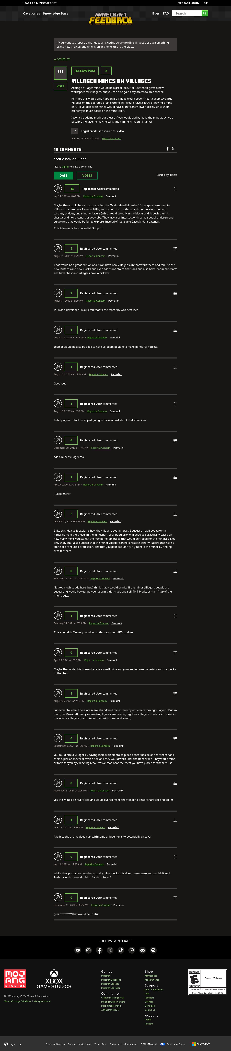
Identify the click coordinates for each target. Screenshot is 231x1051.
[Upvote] (58, 188)
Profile (148, 1019)
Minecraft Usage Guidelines (17, 1001)
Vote (61, 86)
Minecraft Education (110, 987)
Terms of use (101, 1044)
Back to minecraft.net (41, 3)
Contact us (150, 1009)
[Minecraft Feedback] (110, 24)
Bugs (156, 13)
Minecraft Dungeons (111, 979)
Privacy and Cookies (55, 1044)
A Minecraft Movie (110, 1009)
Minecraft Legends (110, 983)
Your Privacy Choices (176, 1044)
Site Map (149, 1001)
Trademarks (115, 1044)
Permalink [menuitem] (111, 196)
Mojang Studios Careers (113, 1001)
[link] (77, 951)
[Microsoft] (201, 1044)
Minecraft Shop (152, 979)
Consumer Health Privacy (79, 1044)
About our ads (130, 1044)
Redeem (149, 1023)
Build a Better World (111, 1005)
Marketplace (151, 975)
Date (63, 175)
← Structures (62, 59)
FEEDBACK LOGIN (188, 3)
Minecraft (105, 975)
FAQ (166, 13)
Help (205, 3)
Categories (31, 13)
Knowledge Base (55, 13)
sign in (65, 166)
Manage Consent (42, 1001)
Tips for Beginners (154, 989)
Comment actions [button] (175, 189)
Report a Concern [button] (111, 138)
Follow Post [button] (85, 71)
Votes (87, 175)
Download (150, 1005)
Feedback (149, 997)
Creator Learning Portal (112, 997)
